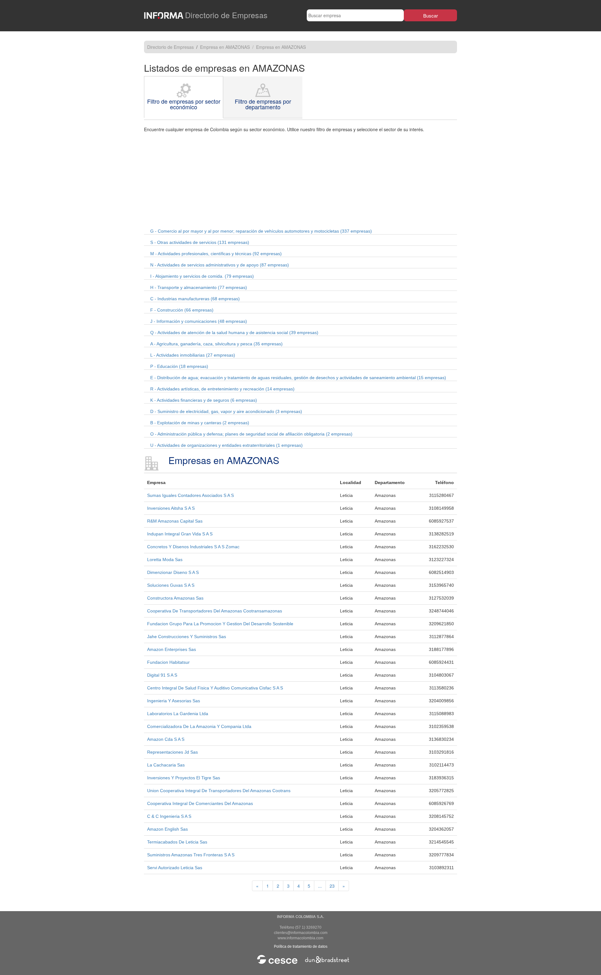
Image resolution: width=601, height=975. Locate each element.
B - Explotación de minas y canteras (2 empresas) (199, 422)
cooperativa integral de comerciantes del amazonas (200, 803)
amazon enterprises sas (171, 649)
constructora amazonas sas (175, 598)
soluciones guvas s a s (170, 585)
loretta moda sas (164, 559)
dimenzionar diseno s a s (173, 572)
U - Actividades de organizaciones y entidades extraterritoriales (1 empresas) (226, 445)
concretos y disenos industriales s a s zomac (193, 546)
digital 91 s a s (162, 675)
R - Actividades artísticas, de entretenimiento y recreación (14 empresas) (222, 388)
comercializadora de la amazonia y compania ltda (199, 726)
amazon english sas (167, 829)
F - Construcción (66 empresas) (181, 309)
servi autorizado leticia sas (174, 867)
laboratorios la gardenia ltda (177, 713)
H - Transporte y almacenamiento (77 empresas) (198, 287)
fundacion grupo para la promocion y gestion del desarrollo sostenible (220, 623)
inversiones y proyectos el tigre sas (183, 777)
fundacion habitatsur (168, 662)
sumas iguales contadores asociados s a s (190, 495)
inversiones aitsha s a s (171, 508)
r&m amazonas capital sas (175, 521)
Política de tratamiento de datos (300, 946)
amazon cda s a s (165, 739)
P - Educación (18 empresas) (179, 366)
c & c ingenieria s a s (169, 816)
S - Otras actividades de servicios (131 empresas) (199, 242)
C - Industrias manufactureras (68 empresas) (195, 298)
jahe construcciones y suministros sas (186, 636)
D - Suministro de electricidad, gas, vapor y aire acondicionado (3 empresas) (226, 411)
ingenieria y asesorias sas (173, 700)
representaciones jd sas (172, 752)
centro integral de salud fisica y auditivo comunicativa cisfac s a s (215, 687)
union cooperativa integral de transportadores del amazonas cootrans (218, 790)
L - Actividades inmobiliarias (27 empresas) (192, 355)
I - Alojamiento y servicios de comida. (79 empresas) (202, 276)
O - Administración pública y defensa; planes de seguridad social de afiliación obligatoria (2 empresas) (251, 433)
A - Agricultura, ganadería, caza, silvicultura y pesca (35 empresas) (216, 343)
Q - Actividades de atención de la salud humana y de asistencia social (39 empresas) (234, 332)
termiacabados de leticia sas (177, 841)
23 (332, 886)
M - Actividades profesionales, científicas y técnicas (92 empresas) (216, 253)
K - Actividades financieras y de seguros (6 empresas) (203, 400)
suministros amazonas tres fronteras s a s (190, 854)
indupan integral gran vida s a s (180, 533)
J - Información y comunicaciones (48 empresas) (198, 321)
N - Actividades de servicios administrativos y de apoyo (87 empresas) (219, 264)
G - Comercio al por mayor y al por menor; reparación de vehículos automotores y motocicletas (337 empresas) (261, 231)
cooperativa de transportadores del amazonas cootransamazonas (214, 610)
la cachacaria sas (166, 764)
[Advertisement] (300, 179)
